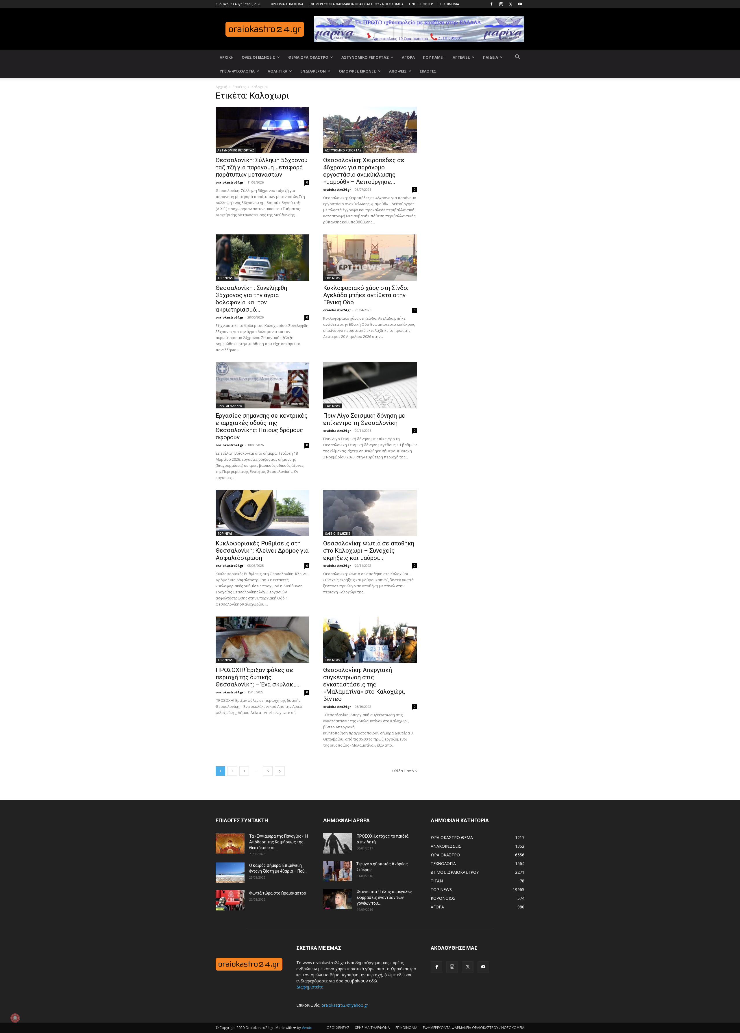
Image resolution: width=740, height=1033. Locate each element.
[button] (517, 57)
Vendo (307, 1027)
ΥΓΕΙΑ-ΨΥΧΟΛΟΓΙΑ (237, 71)
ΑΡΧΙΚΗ (227, 57)
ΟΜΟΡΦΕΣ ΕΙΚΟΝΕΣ (357, 71)
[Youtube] (520, 4)
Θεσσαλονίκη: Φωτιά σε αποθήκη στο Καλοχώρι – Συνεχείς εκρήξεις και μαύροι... (368, 550)
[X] (510, 4)
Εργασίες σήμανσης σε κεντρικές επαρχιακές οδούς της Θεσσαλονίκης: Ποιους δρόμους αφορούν (262, 426)
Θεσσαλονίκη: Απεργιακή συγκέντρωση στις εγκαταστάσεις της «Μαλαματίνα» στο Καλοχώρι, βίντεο (364, 684)
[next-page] (280, 771)
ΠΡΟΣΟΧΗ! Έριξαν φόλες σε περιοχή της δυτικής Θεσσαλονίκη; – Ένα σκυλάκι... (257, 677)
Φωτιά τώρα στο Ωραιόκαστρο (277, 893)
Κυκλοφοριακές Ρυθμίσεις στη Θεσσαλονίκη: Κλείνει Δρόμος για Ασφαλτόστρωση (262, 550)
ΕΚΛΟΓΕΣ (428, 71)
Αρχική (221, 86)
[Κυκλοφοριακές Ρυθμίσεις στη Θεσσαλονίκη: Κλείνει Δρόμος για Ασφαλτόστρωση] (262, 513)
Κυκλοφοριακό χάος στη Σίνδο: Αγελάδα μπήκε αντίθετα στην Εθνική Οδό (365, 295)
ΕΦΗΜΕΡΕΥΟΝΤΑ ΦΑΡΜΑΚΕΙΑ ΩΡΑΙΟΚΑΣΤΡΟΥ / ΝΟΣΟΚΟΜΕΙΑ (356, 4)
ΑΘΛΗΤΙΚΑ (277, 71)
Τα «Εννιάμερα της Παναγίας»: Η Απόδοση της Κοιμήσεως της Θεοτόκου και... (278, 842)
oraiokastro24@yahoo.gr (344, 1005)
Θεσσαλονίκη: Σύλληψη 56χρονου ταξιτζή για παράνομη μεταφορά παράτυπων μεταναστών (262, 167)
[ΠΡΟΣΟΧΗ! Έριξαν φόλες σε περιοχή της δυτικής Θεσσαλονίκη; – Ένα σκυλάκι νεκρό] (262, 640)
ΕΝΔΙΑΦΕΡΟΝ (313, 71)
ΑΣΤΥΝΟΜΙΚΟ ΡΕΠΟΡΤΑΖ (365, 57)
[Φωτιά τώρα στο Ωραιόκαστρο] (230, 900)
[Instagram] (501, 4)
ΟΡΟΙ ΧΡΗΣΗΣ (338, 1027)
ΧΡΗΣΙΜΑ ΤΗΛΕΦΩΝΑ (287, 4)
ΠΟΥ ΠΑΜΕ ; (434, 57)
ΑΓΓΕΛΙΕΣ (461, 57)
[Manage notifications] (15, 1018)
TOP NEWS (225, 278)
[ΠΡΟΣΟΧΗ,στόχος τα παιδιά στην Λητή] (337, 843)
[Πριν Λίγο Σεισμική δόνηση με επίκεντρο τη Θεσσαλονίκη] (370, 385)
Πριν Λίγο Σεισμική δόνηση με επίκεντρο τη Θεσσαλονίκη (364, 419)
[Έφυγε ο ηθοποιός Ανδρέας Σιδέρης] (337, 871)
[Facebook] (491, 4)
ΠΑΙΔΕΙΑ (490, 57)
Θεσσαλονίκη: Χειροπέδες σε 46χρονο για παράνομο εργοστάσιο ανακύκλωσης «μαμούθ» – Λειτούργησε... (363, 171)
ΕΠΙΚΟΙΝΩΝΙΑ (449, 4)
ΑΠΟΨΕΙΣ (398, 71)
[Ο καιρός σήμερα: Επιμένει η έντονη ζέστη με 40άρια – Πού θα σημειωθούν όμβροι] (230, 872)
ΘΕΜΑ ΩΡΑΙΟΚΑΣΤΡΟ (308, 57)
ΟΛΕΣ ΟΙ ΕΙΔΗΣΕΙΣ (258, 57)
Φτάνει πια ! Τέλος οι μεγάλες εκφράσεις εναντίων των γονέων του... (384, 897)
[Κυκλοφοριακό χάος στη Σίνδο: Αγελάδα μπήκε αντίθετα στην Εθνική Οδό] (370, 257)
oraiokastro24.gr (229, 182)
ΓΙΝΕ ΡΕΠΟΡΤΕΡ (421, 4)
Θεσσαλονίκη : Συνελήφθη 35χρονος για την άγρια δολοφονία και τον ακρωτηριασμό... (251, 298)
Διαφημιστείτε (309, 987)
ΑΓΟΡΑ (408, 57)
